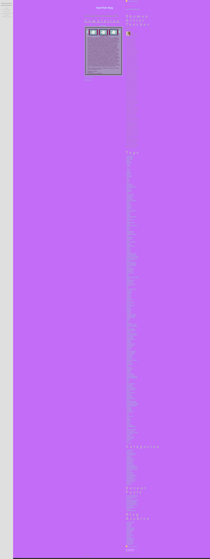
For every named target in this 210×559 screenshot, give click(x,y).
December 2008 (130, 522)
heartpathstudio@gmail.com (133, 9)
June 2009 (128, 525)
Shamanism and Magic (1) (130, 481)
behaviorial (129, 207)
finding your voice (130, 284)
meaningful (129, 346)
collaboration (129, 231)
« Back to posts (88, 79)
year (127, 441)
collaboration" (129, 233)
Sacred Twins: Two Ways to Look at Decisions (132, 500)
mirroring (128, 348)
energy (128, 170)
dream (128, 247)
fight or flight (129, 159)
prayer (128, 164)
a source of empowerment (129, 184)
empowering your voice (132, 256)
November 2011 (130, 538)
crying (128, 240)
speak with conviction (131, 403)
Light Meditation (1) (131, 475)
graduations (129, 292)
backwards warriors (131, 200)
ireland (128, 318)
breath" (128, 218)
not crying (129, 358)
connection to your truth (131, 235)
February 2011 (130, 535)
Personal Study (6, 16)
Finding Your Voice (131, 510)
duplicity (128, 252)
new (127, 178)
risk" (127, 382)
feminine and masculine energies (132, 277)
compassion (129, 157)
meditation (129, 162)
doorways (128, 244)
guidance (128, 296)
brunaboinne (129, 219)
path (127, 366)
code (127, 230)
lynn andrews (129, 336)
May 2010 (128, 532)
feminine (128, 172)
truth (127, 417)
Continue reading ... (89, 77)
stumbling (128, 410)
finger (127, 286)
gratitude (128, 293)
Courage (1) (129, 451)
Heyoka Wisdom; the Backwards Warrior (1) (131, 468)
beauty (128, 203)
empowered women (131, 255)
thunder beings (130, 411)
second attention (130, 389)
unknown (128, 419)
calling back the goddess (130, 223)
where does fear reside (132, 432)
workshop (128, 439)
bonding (128, 215)
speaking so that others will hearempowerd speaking (132, 406)
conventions (129, 237)
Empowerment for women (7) (130, 455)
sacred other (129, 385)
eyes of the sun (130, 272)
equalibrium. (129, 271)
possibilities (129, 373)
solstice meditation (131, 401)
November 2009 (130, 528)
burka (127, 221)
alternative (129, 190)
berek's (128, 209)
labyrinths (129, 175)
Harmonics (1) (129, 463)
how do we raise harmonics (130, 305)
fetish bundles (130, 283)
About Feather (6, 9)
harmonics (129, 298)
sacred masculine (130, 383)
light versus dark (130, 329)
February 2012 (130, 542)
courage (128, 169)
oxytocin (128, 163)
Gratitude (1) (129, 462)
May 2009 (128, 523)
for (127, 287)
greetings (128, 295)
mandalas (128, 342)
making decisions (130, 339)
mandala (128, 340)
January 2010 (129, 531)
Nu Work (6, 11)
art (127, 193)
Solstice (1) (129, 484)
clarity (128, 227)
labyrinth (128, 323)
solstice (128, 166)
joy (127, 321)
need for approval (130, 351)
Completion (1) (130, 450)
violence (128, 420)
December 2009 (130, 529)
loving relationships (131, 335)
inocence (128, 311)
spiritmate (129, 408)
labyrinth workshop (131, 324)
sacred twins (129, 386)
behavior (128, 206)
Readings (6, 15)
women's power (130, 437)
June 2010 (128, 534)
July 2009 (128, 526)
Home (6, 8)
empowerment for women (131, 260)
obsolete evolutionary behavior (131, 360)
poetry (128, 179)
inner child (129, 309)
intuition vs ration (131, 314)
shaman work (129, 395)
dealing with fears (131, 241)
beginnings (129, 204)
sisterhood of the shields (130, 399)
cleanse (128, 228)
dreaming (128, 249)
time (127, 413)
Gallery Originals (6, 13)
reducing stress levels (131, 376)
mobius (128, 349)
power (128, 181)
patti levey (129, 367)
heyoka (128, 301)
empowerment (130, 156)
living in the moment (131, 333)
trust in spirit (129, 416)
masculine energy (130, 343)
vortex (128, 423)
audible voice (129, 196)
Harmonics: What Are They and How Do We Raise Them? (131, 504)
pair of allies (129, 364)
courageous (129, 238)
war (127, 428)
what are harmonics (131, 429)
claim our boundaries (131, 225)
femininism (129, 281)
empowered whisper (131, 253)
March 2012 (129, 544)
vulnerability (129, 425)
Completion (102, 21)
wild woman (129, 434)
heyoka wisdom (130, 302)
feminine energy (130, 280)
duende (128, 250)
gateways (128, 290)
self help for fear (130, 392)
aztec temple (129, 198)
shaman (128, 394)
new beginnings (130, 354)
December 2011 (130, 539)
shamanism (129, 397)
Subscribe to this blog (132, 1)
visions (128, 422)
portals (128, 371)
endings (128, 267)
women (128, 435)
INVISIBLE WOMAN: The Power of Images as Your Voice (132, 497)
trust (127, 414)
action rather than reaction (131, 187)
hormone (128, 303)
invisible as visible (131, 315)
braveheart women (131, 216)
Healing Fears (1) (130, 465)
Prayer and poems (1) (131, 479)
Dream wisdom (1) (130, 453)
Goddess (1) (129, 457)
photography (129, 369)
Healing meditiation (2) (132, 466)
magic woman (129, 337)
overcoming (129, 363)
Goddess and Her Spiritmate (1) (130, 459)
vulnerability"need (131, 426)
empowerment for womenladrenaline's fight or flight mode (131, 264)
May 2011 (128, 536)
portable (128, 370)
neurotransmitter (130, 352)
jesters (128, 320)
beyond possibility (131, 210)
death (127, 243)
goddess (128, 173)
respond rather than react (131, 378)
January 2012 (129, 541)
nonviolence (129, 357)
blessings (128, 212)
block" (127, 213)
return (128, 380)
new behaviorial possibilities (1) (130, 477)
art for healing (130, 194)
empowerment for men (132, 258)
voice (127, 182)
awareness (129, 197)
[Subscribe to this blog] (126, 1)
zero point (129, 442)
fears (127, 275)
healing (128, 160)
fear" (127, 274)
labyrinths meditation (131, 326)
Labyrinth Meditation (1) (129, 471)
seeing (128, 391)
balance (128, 201)
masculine (128, 176)
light (127, 327)
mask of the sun (130, 345)
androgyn (128, 191)
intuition (128, 312)
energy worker (130, 269)
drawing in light (130, 246)
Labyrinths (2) (129, 473)
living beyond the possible (130, 331)
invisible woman (130, 317)
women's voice (130, 438)
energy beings (129, 268)
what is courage (130, 431)
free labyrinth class (131, 289)
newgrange (129, 355)
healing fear (129, 299)
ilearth (128, 308)
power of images (130, 374)
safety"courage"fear (131, 388)
